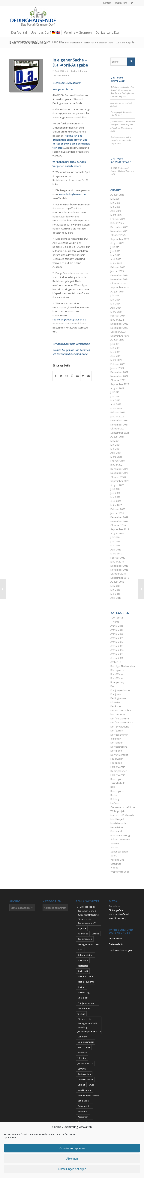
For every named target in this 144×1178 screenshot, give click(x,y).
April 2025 (115, 259)
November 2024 (119, 279)
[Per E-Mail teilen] (88, 376)
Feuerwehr (116, 758)
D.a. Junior (116, 694)
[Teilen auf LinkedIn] (77, 376)
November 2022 (119, 376)
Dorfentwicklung (119, 726)
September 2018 (119, 577)
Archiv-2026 (116, 658)
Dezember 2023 (119, 323)
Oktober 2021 (118, 428)
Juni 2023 (115, 348)
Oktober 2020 (118, 477)
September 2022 (119, 384)
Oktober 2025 (118, 235)
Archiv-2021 (116, 638)
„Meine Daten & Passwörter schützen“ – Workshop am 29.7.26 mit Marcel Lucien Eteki (122, 126)
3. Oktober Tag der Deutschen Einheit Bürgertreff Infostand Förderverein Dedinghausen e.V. (88, 914)
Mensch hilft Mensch (122, 815)
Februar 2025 (117, 267)
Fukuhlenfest (84, 1008)
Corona (95, 933)
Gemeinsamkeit (85, 1041)
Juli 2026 (114, 198)
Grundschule (117, 783)
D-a (112, 686)
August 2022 (117, 388)
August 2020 (117, 485)
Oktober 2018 (118, 573)
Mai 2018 (115, 594)
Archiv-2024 (116, 650)
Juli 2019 (114, 537)
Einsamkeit (82, 997)
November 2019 (119, 521)
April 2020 (115, 501)
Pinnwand (116, 831)
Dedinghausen (84, 938)
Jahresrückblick (85, 1063)
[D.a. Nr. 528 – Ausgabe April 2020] (141, 589)
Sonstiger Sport (119, 851)
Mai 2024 (115, 303)
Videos (114, 867)
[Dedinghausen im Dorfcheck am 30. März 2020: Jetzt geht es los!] (3, 589)
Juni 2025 (115, 251)
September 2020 (119, 481)
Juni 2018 (115, 589)
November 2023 (119, 327)
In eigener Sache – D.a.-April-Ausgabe (70, 62)
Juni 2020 (115, 493)
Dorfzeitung (83, 992)
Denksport (116, 706)
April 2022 (115, 404)
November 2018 (119, 569)
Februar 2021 (117, 461)
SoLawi (114, 847)
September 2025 (119, 239)
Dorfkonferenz (119, 746)
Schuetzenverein (120, 839)
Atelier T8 (115, 662)
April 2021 (115, 452)
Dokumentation (85, 955)
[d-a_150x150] (26, 75)
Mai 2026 (115, 206)
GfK (79, 1047)
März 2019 (116, 553)
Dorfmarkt (116, 750)
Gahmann (82, 1036)
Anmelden (115, 906)
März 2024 (116, 311)
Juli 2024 (114, 295)
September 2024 (119, 287)
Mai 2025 (115, 255)
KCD (112, 787)
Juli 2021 (114, 440)
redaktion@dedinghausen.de (69, 319)
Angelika (81, 928)
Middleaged (117, 819)
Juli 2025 (114, 247)
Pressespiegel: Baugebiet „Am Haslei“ (121, 114)
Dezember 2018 (119, 565)
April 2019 (115, 549)
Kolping (114, 799)
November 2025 (119, 231)
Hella (87, 1047)
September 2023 (119, 336)
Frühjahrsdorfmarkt (87, 1003)
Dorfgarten (116, 730)
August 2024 (117, 291)
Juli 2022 (114, 392)
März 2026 (116, 215)
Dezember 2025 (119, 227)
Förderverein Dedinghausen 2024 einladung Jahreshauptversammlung (89, 1025)
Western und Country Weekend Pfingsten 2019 (122, 170)
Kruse (91, 1084)
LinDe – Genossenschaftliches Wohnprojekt (123, 807)
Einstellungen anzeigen (72, 1168)
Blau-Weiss (116, 674)
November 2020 (119, 473)
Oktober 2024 (118, 283)
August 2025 (117, 243)
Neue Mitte (116, 827)
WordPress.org (117, 918)
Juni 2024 (115, 299)
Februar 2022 (117, 412)
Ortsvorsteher (84, 1106)
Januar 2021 (117, 464)
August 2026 (117, 194)
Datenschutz (116, 944)
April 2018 (115, 598)
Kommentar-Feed (119, 914)
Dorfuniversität (119, 754)
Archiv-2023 (116, 646)
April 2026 (115, 211)
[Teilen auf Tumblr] (83, 376)
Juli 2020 (114, 489)
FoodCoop (116, 763)
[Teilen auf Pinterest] (72, 376)
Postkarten (82, 1116)
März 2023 (116, 360)
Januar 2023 (117, 368)
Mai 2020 (115, 497)
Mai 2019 (115, 545)
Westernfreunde (120, 871)
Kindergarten (117, 791)
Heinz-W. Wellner (61, 75)
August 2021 (117, 436)
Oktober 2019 (118, 525)
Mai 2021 (115, 448)
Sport (113, 855)
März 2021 (116, 456)
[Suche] (132, 42)
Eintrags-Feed (116, 910)
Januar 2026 (117, 223)
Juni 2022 (115, 396)
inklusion (81, 1058)
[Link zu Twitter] (132, 3)
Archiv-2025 (116, 654)
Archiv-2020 (116, 633)
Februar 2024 (117, 315)
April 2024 (115, 307)
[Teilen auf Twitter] (61, 376)
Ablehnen (72, 1158)
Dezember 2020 (119, 469)
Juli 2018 (114, 585)
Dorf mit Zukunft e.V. (122, 722)
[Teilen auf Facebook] (55, 376)
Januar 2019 (117, 561)
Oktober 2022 (118, 380)
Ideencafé (82, 1052)
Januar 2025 (117, 271)
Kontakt (107, 2)
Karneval (81, 1068)
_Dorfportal (75, 71)
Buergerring (117, 682)
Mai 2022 (115, 400)
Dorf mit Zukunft (119, 718)
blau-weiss (82, 933)
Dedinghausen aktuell (88, 944)
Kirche (114, 795)
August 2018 (117, 581)
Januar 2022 (117, 416)
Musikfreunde (118, 823)
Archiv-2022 (116, 642)
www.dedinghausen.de (72, 194)
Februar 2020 (117, 509)
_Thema (114, 621)
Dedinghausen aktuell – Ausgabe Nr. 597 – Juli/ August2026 (120, 140)
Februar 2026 (117, 219)
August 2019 (117, 533)
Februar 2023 (117, 364)
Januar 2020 (117, 513)
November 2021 (119, 424)
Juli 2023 (114, 344)
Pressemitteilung (120, 835)
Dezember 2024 (119, 275)
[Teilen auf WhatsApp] (66, 376)
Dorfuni (81, 987)
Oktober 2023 (118, 331)
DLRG (80, 949)
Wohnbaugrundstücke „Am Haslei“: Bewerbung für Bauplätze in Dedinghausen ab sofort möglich (122, 92)
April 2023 (115, 356)
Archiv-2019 (116, 629)
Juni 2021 (115, 444)
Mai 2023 (115, 352)
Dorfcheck (82, 960)
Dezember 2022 (119, 372)
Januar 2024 (117, 319)
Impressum (121, 2)
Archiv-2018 (116, 625)
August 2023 (117, 339)
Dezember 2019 (119, 517)
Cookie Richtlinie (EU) (120, 950)
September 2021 (119, 432)
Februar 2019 (117, 557)
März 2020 (116, 505)
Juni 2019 (115, 541)
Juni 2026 (115, 202)
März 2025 (116, 263)
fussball (81, 1013)
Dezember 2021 (119, 420)
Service (114, 843)
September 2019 (119, 529)
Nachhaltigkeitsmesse (88, 1095)
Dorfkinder (116, 742)
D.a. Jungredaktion (120, 690)
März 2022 (116, 408)
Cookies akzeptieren (72, 1148)
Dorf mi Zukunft (85, 981)
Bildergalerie (117, 670)
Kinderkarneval (85, 1079)
